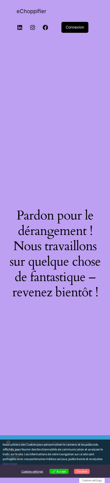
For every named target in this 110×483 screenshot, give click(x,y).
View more (10, 464)
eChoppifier (31, 11)
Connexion (75, 27)
